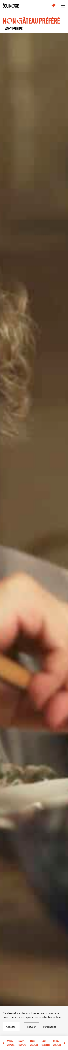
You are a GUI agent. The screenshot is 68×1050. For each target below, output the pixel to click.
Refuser (31, 1026)
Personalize (49, 1026)
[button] (4, 1043)
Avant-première (13, 28)
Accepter (11, 1026)
